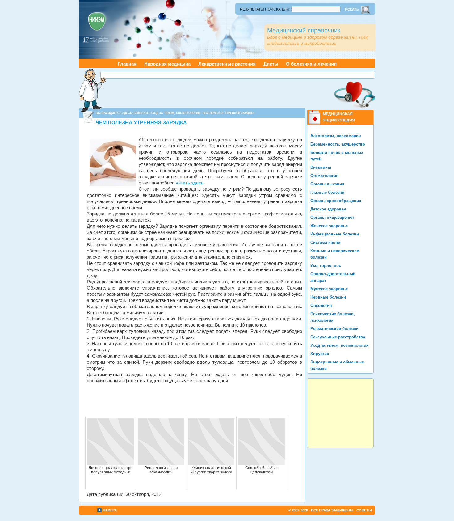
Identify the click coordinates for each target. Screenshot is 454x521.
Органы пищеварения (332, 217)
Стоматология (324, 175)
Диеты (270, 63)
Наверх (110, 510)
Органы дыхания (327, 184)
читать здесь (190, 182)
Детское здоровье (328, 209)
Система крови (325, 242)
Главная (127, 63)
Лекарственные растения (227, 63)
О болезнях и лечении (311, 63)
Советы (364, 510)
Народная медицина (167, 63)
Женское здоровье (329, 225)
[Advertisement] (237, 75)
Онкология (321, 305)
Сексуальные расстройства (337, 337)
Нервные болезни (328, 297)
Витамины (320, 167)
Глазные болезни (327, 192)
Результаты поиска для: (265, 9)
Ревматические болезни (334, 328)
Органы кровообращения (335, 200)
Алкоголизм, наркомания (335, 135)
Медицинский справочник (303, 30)
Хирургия (319, 353)
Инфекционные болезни (334, 234)
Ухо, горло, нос (325, 265)
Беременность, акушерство (337, 144)
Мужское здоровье (329, 288)
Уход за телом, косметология (175, 113)
